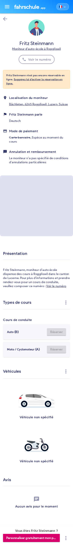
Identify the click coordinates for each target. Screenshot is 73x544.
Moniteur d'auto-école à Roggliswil (36, 49)
